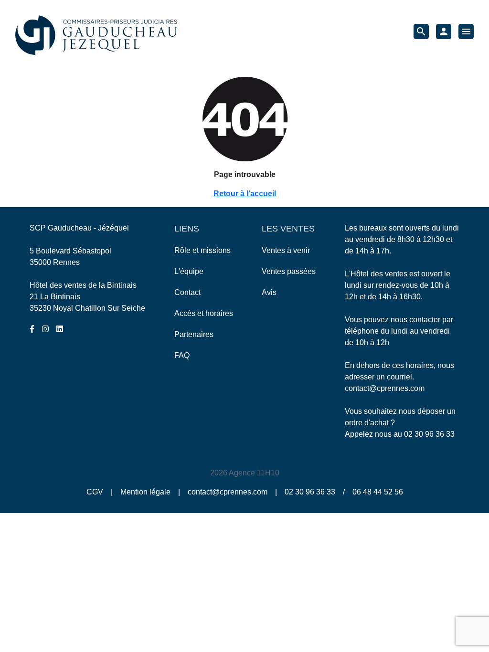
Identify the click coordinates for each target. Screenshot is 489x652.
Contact (187, 292)
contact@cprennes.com (385, 388)
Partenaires (193, 334)
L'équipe (188, 271)
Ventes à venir (286, 250)
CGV (94, 492)
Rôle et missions (202, 250)
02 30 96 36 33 (429, 434)
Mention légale (145, 492)
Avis (269, 292)
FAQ (182, 355)
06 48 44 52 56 (377, 492)
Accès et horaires (203, 313)
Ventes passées (289, 271)
